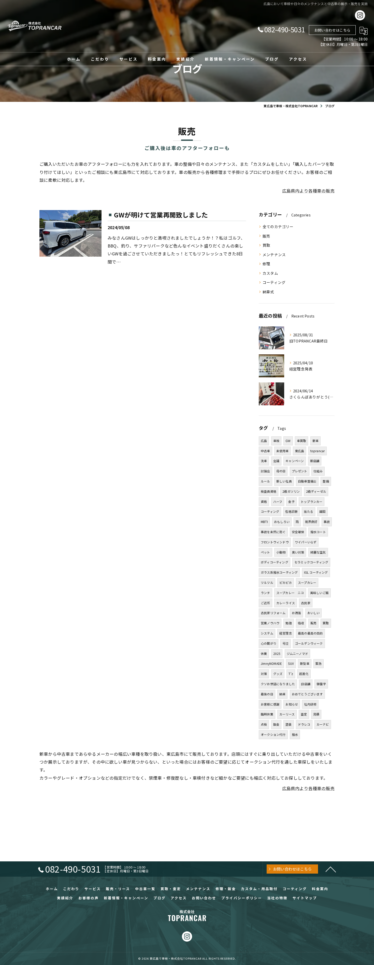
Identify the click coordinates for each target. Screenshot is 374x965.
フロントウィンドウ (275, 542)
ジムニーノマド (297, 653)
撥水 (295, 734)
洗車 (264, 461)
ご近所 (265, 603)
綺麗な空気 (318, 552)
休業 (264, 653)
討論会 (265, 471)
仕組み (318, 471)
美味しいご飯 (319, 592)
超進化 (304, 673)
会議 (276, 461)
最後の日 (267, 694)
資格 (264, 501)
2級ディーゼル (316, 491)
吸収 (301, 623)
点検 (264, 724)
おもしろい (282, 521)
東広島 (299, 451)
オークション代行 (273, 734)
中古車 (265, 451)
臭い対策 (298, 552)
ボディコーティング (274, 562)
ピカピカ (285, 582)
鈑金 (276, 724)
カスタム (270, 273)
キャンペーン (294, 461)
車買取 (301, 440)
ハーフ (277, 501)
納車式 (268, 291)
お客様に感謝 (270, 704)
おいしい (313, 613)
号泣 (285, 643)
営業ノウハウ (270, 623)
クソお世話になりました (278, 684)
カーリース (287, 714)
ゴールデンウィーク (309, 643)
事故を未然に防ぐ (273, 532)
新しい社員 (284, 481)
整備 (326, 481)
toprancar (317, 451)
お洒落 (296, 613)
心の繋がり (268, 643)
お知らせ (291, 704)
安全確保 (298, 532)
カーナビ (323, 724)
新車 (315, 440)
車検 (276, 440)
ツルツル (267, 582)
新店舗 (315, 461)
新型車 (304, 663)
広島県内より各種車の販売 (308, 191)
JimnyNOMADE (271, 663)
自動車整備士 (307, 481)
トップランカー (311, 501)
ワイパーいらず (306, 542)
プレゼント (299, 471)
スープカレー (307, 582)
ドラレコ (304, 724)
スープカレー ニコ (290, 592)
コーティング (274, 282)
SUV (291, 663)
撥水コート (318, 532)
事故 (327, 521)
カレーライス (285, 603)
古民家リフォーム (273, 613)
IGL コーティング (316, 572)
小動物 (281, 552)
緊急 (318, 663)
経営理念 (285, 633)
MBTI (264, 521)
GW (288, 440)
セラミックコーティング (311, 562)
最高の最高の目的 (310, 633)
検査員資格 (268, 491)
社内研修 (310, 704)
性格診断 (291, 511)
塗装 (288, 724)
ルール (265, 481)
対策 (264, 673)
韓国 (322, 511)
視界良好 (311, 521)
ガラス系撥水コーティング (279, 572)
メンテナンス (274, 254)
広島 (264, 440)
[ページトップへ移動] (331, 869)
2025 (277, 653)
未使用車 (282, 451)
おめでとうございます (307, 694)
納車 (282, 694)
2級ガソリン (291, 491)
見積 (316, 714)
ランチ (265, 592)
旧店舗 (305, 684)
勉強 (288, 623)
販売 (266, 236)
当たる (308, 511)
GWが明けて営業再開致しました (161, 214)
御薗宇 (321, 684)
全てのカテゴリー (278, 226)
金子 (291, 501)
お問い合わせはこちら (332, 30)
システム (267, 633)
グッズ (278, 673)
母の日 (281, 471)
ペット (265, 552)
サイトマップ (305, 897)
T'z (291, 673)
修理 (266, 263)
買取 (266, 245)
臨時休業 (267, 714)
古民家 (305, 603)
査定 (304, 714)
